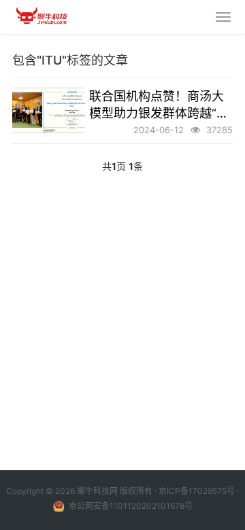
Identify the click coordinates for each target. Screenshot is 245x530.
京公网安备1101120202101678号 (130, 506)
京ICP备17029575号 (197, 491)
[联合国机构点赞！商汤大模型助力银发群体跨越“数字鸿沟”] (48, 110)
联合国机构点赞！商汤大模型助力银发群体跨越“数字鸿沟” (159, 105)
